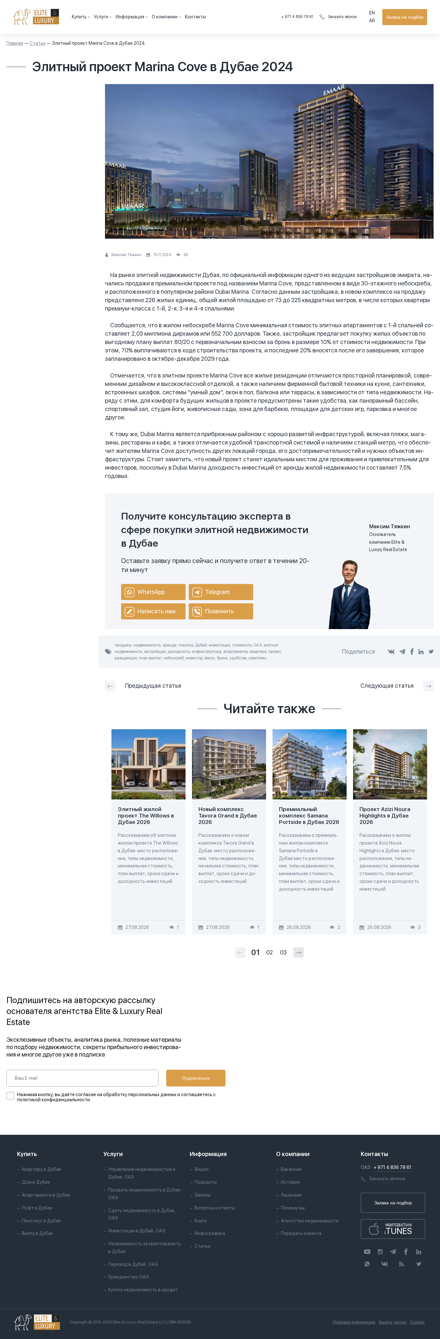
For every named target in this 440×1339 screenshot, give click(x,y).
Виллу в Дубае (37, 1233)
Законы (202, 1195)
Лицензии (291, 1195)
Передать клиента (301, 1233)
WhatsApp (151, 591)
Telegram (217, 591)
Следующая (387, 685)
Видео (202, 1169)
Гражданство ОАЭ (128, 1276)
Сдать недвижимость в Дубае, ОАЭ (142, 1214)
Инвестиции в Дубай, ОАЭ (136, 1230)
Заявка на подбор (405, 17)
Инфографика (210, 1233)
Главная (14, 43)
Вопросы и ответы (215, 1207)
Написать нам (157, 611)
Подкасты (206, 1182)
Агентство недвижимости (310, 1220)
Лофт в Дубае (37, 1207)
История (290, 1182)
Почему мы (293, 1207)
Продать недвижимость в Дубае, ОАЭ (145, 1193)
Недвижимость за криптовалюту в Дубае (144, 1247)
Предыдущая (153, 685)
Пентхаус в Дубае (41, 1220)
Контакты (195, 16)
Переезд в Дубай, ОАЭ (133, 1264)
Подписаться (196, 1078)
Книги (201, 1220)
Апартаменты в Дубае (46, 1195)
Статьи (37, 43)
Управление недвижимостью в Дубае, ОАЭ (142, 1173)
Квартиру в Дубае (41, 1169)
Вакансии (291, 1169)
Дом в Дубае (36, 1182)
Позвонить (219, 611)
